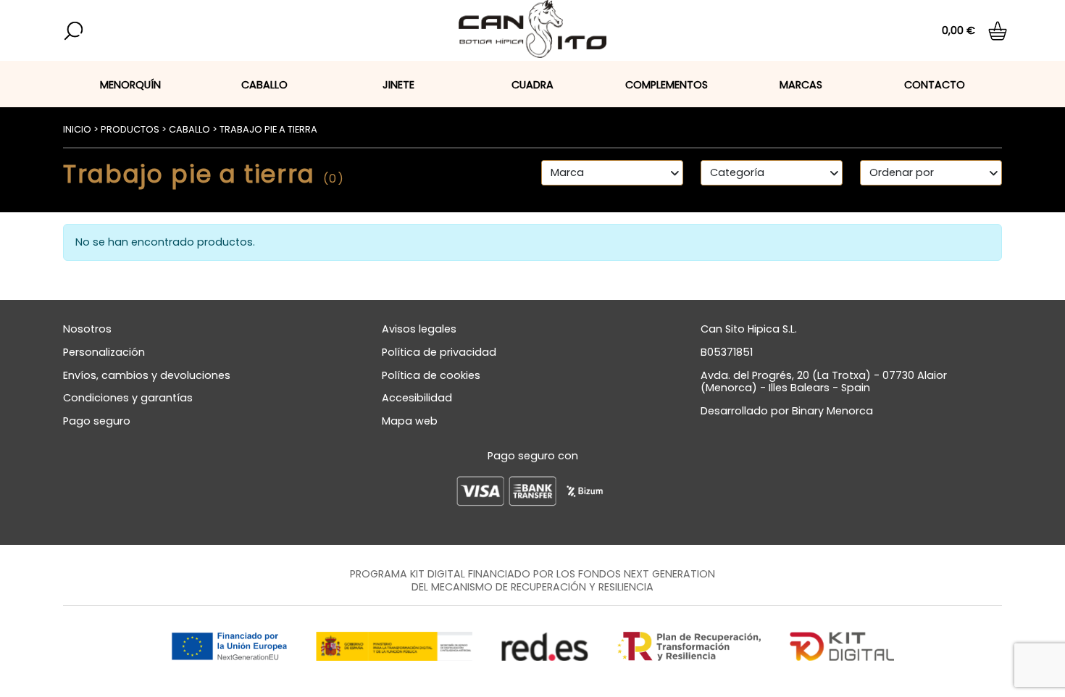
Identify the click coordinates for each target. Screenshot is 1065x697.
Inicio (77, 129)
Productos (130, 129)
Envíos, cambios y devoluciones (146, 375)
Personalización (104, 352)
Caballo (264, 85)
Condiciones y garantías (128, 398)
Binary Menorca (832, 411)
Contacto (934, 85)
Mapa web (410, 421)
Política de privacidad (439, 352)
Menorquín (130, 85)
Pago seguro (96, 421)
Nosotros (87, 329)
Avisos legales (419, 329)
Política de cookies (431, 375)
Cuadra (532, 85)
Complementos (666, 85)
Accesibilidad (417, 398)
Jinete (398, 85)
